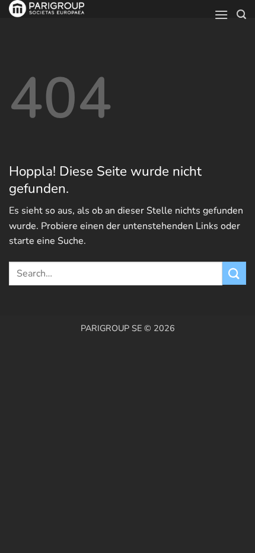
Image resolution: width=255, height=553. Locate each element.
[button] (221, 14)
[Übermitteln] (234, 273)
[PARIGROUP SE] (68, 9)
